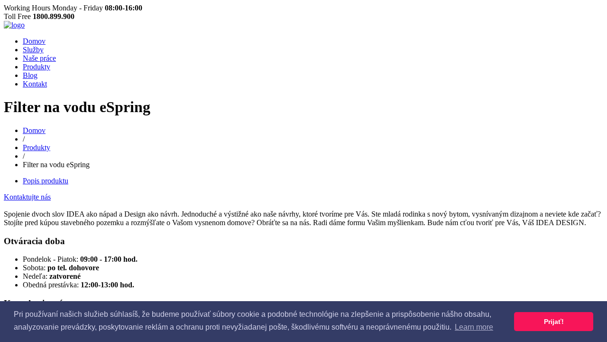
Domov (34, 41)
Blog (30, 75)
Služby (33, 50)
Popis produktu (45, 181)
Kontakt (35, 84)
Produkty (36, 67)
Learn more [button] (474, 327)
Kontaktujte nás (27, 197)
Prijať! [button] (554, 321)
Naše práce (39, 58)
